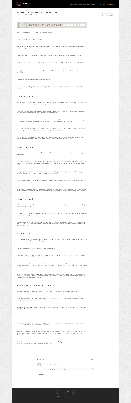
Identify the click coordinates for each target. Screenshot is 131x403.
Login (92, 359)
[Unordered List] (55, 369)
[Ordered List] (52, 369)
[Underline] (48, 369)
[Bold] (44, 369)
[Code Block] (59, 369)
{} (63, 369)
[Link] (61, 369)
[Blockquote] (57, 369)
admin (20, 14)
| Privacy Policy (72, 396)
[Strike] (50, 369)
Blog (37, 14)
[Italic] (46, 369)
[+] (65, 369)
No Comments (108, 15)
